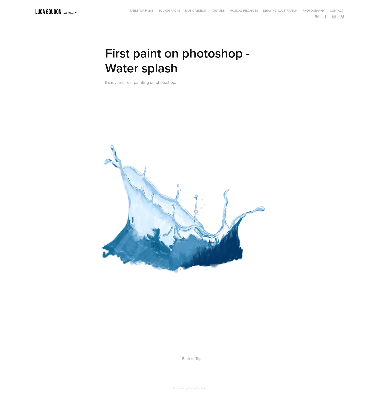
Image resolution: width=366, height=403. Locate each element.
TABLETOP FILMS (141, 10)
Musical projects (244, 10)
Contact (337, 10)
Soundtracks (169, 10)
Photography (313, 10)
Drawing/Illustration (280, 10)
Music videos (195, 10)
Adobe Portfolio (197, 388)
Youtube (218, 10)
